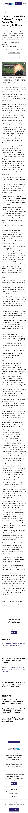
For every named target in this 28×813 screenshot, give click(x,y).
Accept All (14, 809)
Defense (4, 12)
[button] (3, 4)
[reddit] (16, 58)
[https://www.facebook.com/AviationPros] (13, 796)
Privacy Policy (16, 805)
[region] (14, 806)
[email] (19, 58)
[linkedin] (11, 58)
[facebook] (8, 58)
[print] (25, 58)
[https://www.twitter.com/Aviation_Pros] (15, 796)
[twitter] (14, 58)
